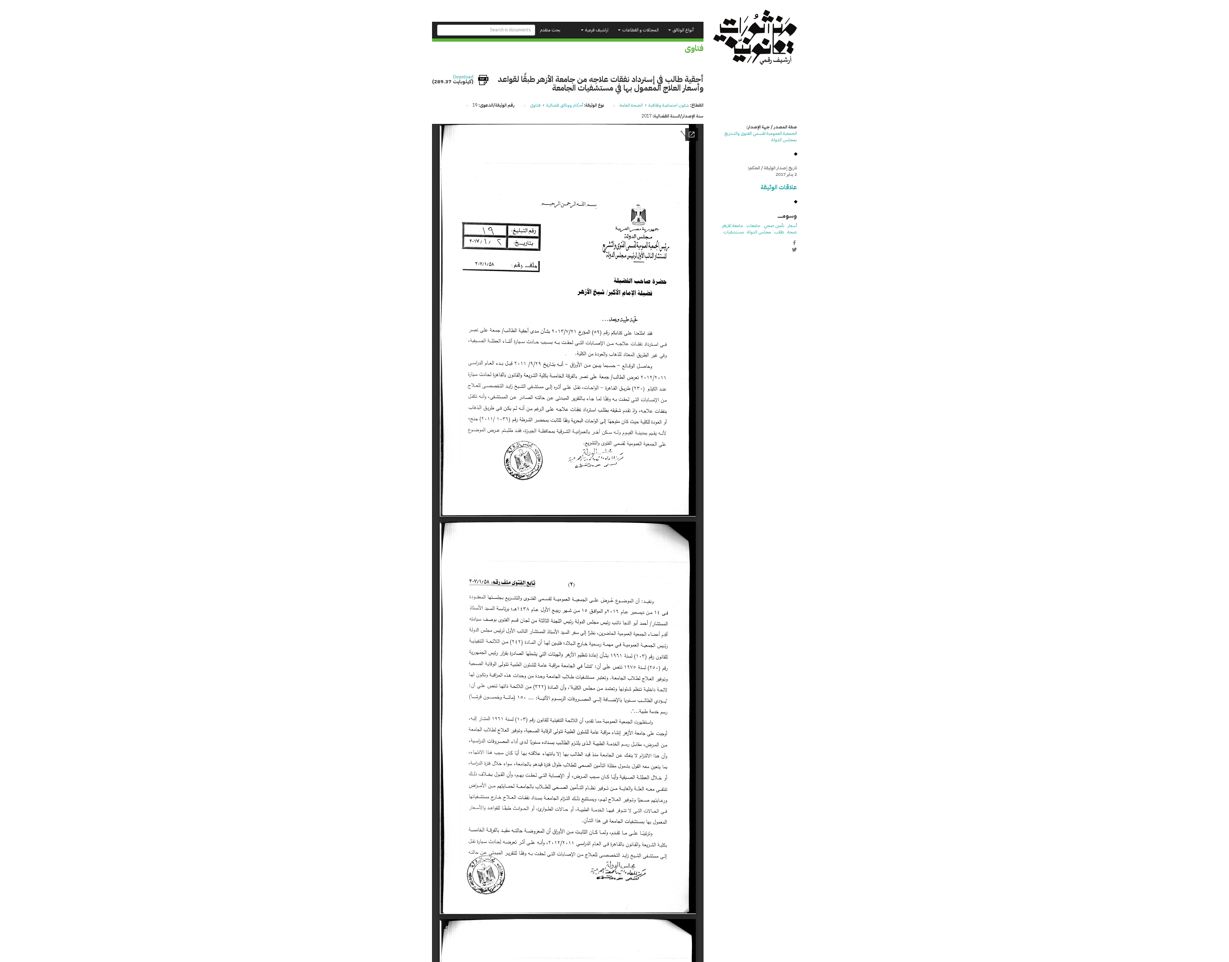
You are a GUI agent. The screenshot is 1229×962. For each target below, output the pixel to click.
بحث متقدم (550, 30)
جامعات (753, 225)
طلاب (779, 232)
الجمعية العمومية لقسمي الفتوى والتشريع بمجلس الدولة (761, 136)
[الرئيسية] (755, 37)
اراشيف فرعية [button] (596, 30)
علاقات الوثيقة (778, 187)
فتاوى (535, 105)
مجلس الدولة (759, 232)
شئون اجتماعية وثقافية (668, 105)
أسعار (792, 225)
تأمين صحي (774, 225)
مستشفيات (733, 232)
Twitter (794, 249)
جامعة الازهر (732, 225)
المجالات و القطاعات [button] (640, 30)
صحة (792, 232)
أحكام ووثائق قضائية (564, 105)
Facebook (794, 242)
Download (463, 77)
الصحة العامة (631, 105)
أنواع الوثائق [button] (682, 30)
